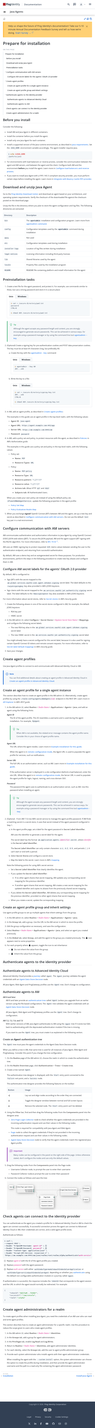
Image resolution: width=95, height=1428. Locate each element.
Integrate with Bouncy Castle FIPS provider (72, 179)
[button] (82, 4)
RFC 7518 (52, 542)
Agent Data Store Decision (31, 979)
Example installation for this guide (66, 746)
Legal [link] (29, 1417)
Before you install (13, 58)
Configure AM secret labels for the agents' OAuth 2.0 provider (32, 76)
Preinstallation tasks (14, 67)
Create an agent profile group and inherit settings (27, 90)
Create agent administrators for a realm (22, 113)
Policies (83, 438)
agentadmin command (36, 224)
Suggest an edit (85, 19)
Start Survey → (23, 32)
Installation (8, 1376)
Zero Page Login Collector (22, 1119)
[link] (11, 4)
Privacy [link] (38, 1417)
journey (37, 976)
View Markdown (91, 19)
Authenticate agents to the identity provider (24, 95)
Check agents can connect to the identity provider (26, 108)
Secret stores (52, 599)
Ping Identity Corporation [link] (55, 1404)
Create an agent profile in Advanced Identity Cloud (32, 681)
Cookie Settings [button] (61, 1417)
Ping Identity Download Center (24, 194)
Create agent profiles (15, 81)
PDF (88, 19)
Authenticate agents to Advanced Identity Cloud (26, 99)
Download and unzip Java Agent (19, 63)
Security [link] (48, 1417)
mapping (55, 860)
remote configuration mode (40, 752)
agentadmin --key (39, 353)
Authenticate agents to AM (18, 104)
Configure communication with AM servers (23, 72)
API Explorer (8, 702)
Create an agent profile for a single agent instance (27, 86)
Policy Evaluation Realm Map (23, 509)
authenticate (79, 1272)
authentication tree (37, 1000)
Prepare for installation (14, 54)
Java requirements (80, 144)
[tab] (11, 296)
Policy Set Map (17, 505)
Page (13, 1132)
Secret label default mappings (20, 646)
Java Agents (16, 11)
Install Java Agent (84, 1376)
